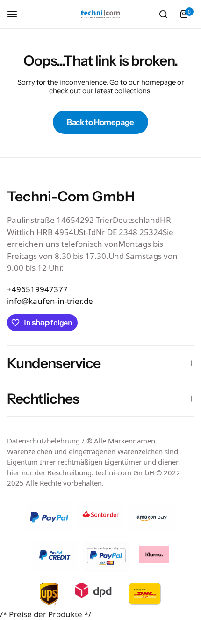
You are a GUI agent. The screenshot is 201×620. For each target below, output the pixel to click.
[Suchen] (163, 14)
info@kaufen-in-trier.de (50, 300)
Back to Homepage (100, 122)
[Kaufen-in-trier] (100, 14)
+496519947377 (37, 289)
